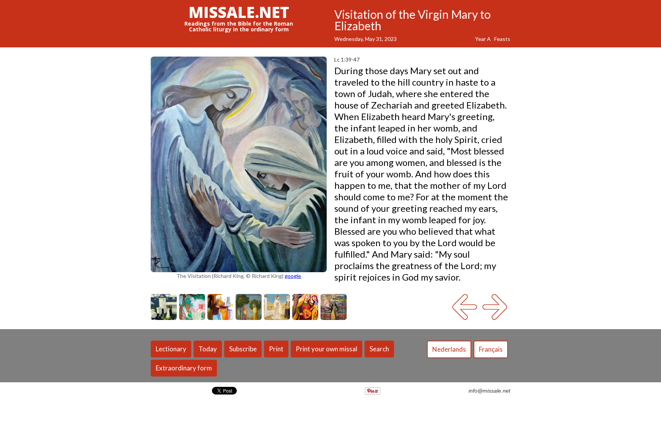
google (293, 276)
